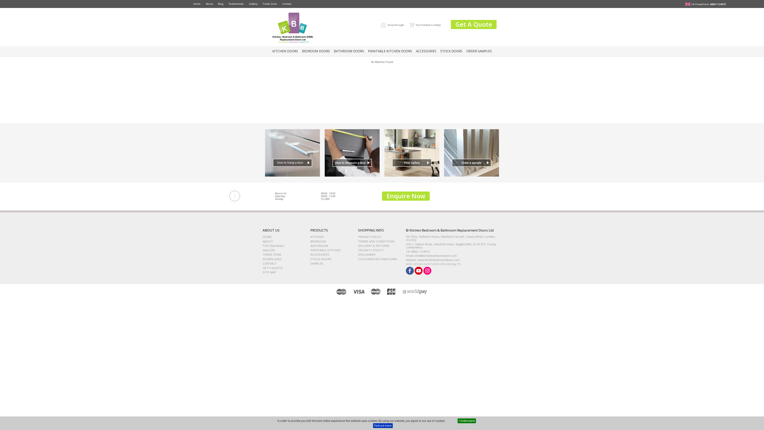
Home (197, 4)
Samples (316, 263)
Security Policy (371, 250)
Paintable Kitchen (325, 250)
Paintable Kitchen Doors (390, 51)
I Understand (467, 420)
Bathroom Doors (349, 51)
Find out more (383, 425)
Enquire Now (406, 196)
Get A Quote (473, 24)
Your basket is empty (428, 25)
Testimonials (236, 4)
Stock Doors (451, 51)
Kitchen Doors (285, 51)
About (209, 4)
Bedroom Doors (316, 51)
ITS (459, 264)
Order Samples (479, 51)
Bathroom (319, 246)
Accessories (426, 51)
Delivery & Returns (374, 246)
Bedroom (318, 241)
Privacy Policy (370, 237)
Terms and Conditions (376, 241)
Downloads (272, 259)
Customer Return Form (377, 259)
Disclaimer (366, 254)
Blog (220, 4)
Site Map (269, 272)
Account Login (396, 25)
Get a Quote (273, 268)
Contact (286, 4)
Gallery (253, 4)
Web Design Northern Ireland (429, 264)
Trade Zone (270, 4)
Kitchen (317, 237)
